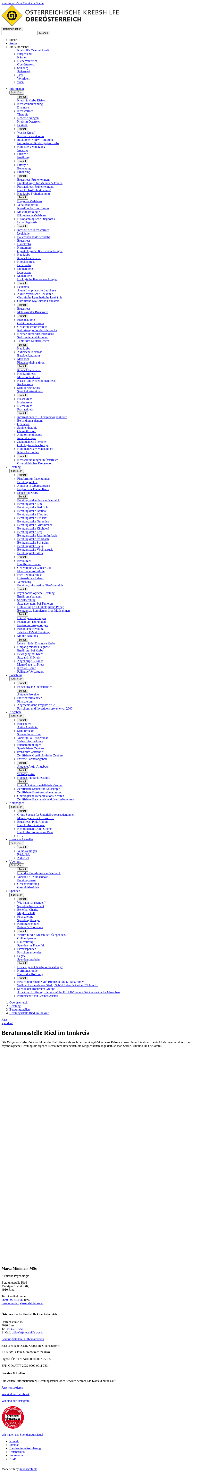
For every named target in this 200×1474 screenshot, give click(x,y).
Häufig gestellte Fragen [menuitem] (31, 618)
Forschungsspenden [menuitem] (29, 952)
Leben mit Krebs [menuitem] (27, 492)
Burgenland (24, 54)
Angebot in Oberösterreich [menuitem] (33, 485)
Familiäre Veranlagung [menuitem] (31, 146)
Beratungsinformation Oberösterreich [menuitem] (40, 585)
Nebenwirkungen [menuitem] (28, 118)
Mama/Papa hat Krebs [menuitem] (31, 664)
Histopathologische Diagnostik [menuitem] (36, 218)
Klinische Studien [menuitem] (28, 452)
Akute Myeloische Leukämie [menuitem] (35, 294)
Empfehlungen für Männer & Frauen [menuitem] (39, 183)
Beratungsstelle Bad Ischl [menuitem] (32, 507)
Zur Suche (37, 3)
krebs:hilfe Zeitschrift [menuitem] (30, 752)
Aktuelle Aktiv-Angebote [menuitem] (32, 766)
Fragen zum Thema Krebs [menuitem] (33, 489)
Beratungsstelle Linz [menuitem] (29, 503)
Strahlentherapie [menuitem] (27, 427)
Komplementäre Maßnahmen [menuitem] (35, 448)
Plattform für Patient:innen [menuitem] (33, 478)
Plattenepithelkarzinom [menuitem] (31, 362)
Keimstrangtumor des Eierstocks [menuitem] (37, 330)
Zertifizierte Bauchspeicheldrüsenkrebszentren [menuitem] (45, 799)
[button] (12, 29)
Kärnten (22, 57)
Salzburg (22, 68)
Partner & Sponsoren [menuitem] (30, 927)
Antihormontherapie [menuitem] (29, 434)
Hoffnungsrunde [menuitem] (27, 970)
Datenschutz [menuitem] (17, 1451)
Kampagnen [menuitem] (16, 803)
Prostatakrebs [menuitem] (25, 409)
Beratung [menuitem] (15, 467)
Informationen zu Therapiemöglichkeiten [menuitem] (42, 417)
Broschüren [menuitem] (24, 723)
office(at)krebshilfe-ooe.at (27, 1332)
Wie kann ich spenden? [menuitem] (31, 902)
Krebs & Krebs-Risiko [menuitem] (31, 100)
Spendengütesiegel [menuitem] (28, 920)
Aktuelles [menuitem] (23, 858)
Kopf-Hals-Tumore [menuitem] (29, 258)
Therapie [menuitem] (22, 114)
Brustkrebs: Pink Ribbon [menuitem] (32, 821)
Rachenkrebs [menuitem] (25, 384)
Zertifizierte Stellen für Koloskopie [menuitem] (38, 788)
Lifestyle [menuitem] (22, 153)
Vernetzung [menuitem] (24, 581)
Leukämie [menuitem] (23, 233)
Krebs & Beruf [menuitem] (26, 668)
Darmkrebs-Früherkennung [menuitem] (34, 190)
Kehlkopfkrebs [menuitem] (26, 373)
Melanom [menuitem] (23, 359)
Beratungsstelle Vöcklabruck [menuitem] (35, 549)
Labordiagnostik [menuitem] (27, 222)
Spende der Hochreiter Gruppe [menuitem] (36, 988)
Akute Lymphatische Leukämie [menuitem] (36, 290)
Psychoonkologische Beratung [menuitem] (36, 593)
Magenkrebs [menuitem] (24, 275)
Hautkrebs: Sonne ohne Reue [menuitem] (35, 832)
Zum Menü (23, 3)
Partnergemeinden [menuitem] (28, 923)
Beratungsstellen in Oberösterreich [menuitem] (38, 500)
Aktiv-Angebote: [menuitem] (27, 727)
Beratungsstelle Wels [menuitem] (30, 553)
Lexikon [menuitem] (22, 125)
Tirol (20, 75)
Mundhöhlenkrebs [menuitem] (28, 377)
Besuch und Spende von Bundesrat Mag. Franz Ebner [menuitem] (50, 981)
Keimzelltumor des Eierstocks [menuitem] (35, 333)
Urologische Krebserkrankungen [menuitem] (37, 279)
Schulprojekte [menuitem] (25, 730)
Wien (20, 82)
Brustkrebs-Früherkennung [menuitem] (33, 179)
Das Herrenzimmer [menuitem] (29, 564)
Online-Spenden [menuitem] (27, 938)
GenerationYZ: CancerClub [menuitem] (34, 567)
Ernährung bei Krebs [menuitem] (30, 650)
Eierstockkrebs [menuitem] (26, 319)
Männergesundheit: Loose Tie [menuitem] (35, 818)
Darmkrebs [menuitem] (24, 244)
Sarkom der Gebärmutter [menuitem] (32, 337)
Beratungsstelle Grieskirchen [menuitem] (35, 525)
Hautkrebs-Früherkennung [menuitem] (33, 193)
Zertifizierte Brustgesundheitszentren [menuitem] (39, 792)
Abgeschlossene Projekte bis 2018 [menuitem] (38, 705)
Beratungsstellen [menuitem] (27, 482)
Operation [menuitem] (23, 424)
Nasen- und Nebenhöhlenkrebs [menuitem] (36, 380)
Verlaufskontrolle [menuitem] (27, 204)
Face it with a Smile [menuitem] (29, 574)
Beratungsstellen (19, 1009)
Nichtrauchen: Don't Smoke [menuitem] (34, 828)
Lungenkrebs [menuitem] (25, 268)
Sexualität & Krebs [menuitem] (29, 657)
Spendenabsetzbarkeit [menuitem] (30, 906)
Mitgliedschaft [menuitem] (26, 913)
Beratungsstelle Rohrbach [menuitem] (33, 539)
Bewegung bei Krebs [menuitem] (30, 654)
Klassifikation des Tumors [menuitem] (33, 208)
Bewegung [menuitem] (24, 168)
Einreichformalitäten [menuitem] (29, 698)
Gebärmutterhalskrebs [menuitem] (30, 323)
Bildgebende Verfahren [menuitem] (31, 215)
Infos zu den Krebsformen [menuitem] (33, 230)
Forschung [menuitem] (15, 675)
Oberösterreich (26, 64)
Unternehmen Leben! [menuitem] (30, 578)
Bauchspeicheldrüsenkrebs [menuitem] (33, 237)
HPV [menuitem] (20, 835)
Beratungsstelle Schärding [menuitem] (33, 542)
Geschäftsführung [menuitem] (28, 883)
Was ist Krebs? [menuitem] (26, 132)
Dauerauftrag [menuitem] (25, 942)
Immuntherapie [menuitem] (26, 438)
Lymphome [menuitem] (24, 272)
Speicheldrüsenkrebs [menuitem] (30, 391)
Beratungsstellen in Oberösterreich (23, 1339)
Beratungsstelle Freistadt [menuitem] (32, 518)
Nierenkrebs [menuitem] (24, 406)
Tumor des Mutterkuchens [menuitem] (33, 340)
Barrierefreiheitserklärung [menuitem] (25, 1448)
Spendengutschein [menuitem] (28, 959)
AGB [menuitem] (12, 1459)
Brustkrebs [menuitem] (23, 240)
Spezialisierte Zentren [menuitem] (30, 748)
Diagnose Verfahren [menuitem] (29, 201)
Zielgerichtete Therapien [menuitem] (32, 441)
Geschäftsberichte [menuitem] (28, 887)
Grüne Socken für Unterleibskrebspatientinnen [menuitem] (45, 814)
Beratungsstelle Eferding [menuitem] (32, 514)
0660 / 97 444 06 (12, 1299)
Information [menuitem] (16, 88)
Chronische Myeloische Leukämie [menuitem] (38, 301)
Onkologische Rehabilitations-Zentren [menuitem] (40, 795)
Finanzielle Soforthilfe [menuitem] (31, 571)
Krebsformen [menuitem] (25, 111)
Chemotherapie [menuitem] (26, 431)
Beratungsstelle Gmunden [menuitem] (33, 521)
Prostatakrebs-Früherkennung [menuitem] (35, 186)
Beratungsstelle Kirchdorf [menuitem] (33, 528)
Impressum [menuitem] (16, 1455)
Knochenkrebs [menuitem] (26, 261)
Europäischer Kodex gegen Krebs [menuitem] (38, 143)
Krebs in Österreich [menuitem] (29, 121)
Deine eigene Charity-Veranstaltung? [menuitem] (39, 967)
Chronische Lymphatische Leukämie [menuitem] (39, 297)
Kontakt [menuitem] (14, 1441)
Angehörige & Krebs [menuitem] (30, 661)
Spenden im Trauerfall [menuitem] (31, 945)
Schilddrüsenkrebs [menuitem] (28, 387)
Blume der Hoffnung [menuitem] (30, 974)
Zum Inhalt (9, 3)
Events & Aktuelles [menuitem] (21, 839)
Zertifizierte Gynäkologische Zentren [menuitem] (40, 755)
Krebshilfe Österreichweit (33, 50)
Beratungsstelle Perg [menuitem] (29, 532)
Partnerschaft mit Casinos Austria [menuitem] (37, 995)
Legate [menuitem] (21, 956)
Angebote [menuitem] (15, 712)
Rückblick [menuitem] (23, 854)
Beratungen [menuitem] (24, 560)
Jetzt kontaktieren (12, 1387)
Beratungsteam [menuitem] (26, 880)
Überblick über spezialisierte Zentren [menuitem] (39, 785)
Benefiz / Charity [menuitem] (27, 909)
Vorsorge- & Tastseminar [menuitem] (32, 737)
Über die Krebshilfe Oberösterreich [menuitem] (39, 873)
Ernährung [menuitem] (23, 157)
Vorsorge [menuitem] (22, 150)
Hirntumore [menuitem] (24, 247)
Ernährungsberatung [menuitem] (29, 596)
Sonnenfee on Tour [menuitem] (29, 734)
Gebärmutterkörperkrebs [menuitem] (32, 326)
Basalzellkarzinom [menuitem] (28, 355)
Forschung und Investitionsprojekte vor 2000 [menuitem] (44, 708)
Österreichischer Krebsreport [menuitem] (35, 463)
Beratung (15, 1006)
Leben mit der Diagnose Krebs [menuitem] (36, 643)
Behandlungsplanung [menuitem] (30, 420)
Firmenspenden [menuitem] (26, 949)
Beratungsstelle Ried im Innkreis (29, 1013)
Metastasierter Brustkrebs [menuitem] (32, 312)
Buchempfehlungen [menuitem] (29, 744)
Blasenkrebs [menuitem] (24, 399)
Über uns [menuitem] (15, 861)
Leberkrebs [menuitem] (24, 265)
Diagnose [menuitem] (23, 107)
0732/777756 (15, 1329)
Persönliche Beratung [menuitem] (30, 628)
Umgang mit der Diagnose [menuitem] (33, 647)
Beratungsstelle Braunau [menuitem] (32, 511)
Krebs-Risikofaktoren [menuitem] (30, 136)
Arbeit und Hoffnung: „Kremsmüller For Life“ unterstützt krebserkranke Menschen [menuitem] (68, 992)
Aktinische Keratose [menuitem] (29, 352)
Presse (13, 43)
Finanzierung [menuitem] (25, 701)
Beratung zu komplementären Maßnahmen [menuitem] (43, 610)
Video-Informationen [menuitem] (30, 741)
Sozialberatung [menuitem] (26, 600)
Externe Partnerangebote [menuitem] (32, 759)
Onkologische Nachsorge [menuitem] (32, 445)
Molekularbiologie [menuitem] (28, 211)
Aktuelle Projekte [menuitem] (28, 694)
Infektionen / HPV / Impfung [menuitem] (35, 139)
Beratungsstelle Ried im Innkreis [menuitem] (37, 535)
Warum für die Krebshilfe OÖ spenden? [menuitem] (41, 934)
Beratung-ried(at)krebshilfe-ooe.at (22, 1303)
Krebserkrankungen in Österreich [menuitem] (37, 459)
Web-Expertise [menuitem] (26, 774)
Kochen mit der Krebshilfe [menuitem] (33, 777)
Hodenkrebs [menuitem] (24, 402)
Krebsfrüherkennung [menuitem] (30, 104)
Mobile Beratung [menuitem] (27, 635)
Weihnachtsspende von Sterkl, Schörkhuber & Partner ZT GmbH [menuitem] (57, 985)
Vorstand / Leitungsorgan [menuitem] (32, 876)
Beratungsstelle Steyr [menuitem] (30, 546)
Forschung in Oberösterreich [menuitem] (34, 686)
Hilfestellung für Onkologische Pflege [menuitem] (40, 607)
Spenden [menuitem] (14, 890)
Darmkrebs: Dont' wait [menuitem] (31, 825)
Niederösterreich (27, 61)
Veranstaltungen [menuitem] (27, 851)
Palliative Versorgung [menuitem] (30, 671)
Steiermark (23, 71)
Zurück (23, 96)
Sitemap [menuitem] (14, 1444)
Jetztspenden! (7, 1021)
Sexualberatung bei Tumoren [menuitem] (35, 603)
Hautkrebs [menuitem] (23, 254)
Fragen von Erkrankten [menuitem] (31, 621)
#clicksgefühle (28, 1469)
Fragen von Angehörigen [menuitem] (32, 625)
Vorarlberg (23, 78)
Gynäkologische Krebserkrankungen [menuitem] (39, 251)
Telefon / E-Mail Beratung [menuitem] (33, 632)
